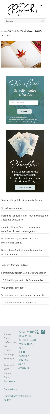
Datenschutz (10, 389)
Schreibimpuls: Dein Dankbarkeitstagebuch (23, 272)
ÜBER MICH (22, 350)
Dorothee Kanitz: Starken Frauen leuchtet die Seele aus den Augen (24, 217)
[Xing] (43, 332)
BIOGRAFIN (25, 335)
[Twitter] (37, 332)
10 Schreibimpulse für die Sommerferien (22, 280)
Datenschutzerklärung (29, 122)
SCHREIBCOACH (25, 339)
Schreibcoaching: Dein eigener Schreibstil (22, 295)
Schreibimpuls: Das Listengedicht (18, 302)
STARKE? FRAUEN (24, 358)
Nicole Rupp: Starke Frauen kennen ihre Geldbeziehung (21, 252)
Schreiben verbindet (11, 208)
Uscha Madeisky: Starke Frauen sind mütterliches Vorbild (19, 240)
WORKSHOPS (25, 343)
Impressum (9, 381)
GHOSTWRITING (25, 331)
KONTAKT (24, 368)
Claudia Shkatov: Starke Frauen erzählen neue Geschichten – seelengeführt (22, 229)
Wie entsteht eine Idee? (13, 287)
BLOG (22, 364)
